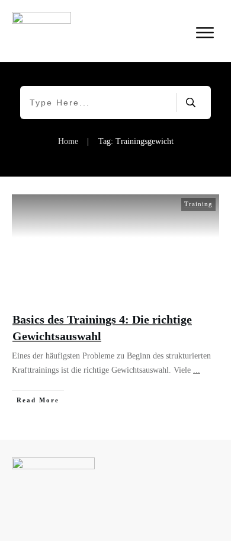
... (196, 370)
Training (198, 203)
